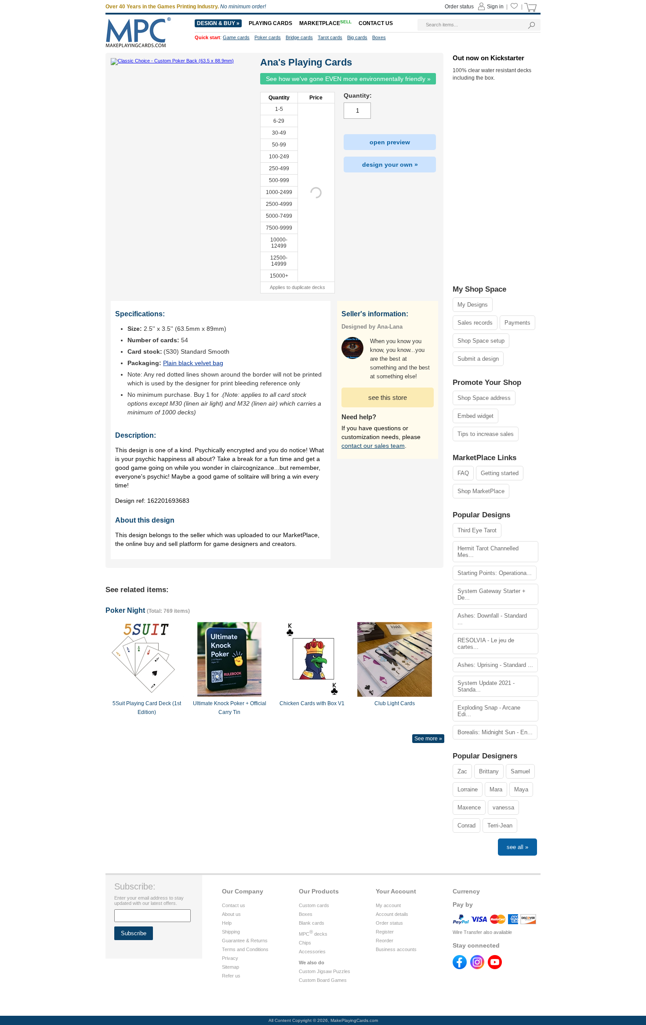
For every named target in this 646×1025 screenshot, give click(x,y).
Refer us (231, 975)
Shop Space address (484, 398)
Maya (521, 789)
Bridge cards (299, 37)
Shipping (231, 931)
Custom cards (314, 905)
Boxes (305, 914)
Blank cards (311, 923)
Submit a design (478, 358)
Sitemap (230, 967)
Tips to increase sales (485, 434)
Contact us (233, 905)
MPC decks (313, 934)
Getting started (500, 473)
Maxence (469, 807)
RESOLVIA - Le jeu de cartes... (485, 643)
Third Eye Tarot (477, 530)
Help (227, 923)
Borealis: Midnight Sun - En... (495, 732)
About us (231, 914)
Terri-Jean (499, 825)
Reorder (384, 940)
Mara (496, 789)
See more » (428, 739)
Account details (392, 914)
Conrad (466, 825)
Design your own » (390, 164)
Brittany (489, 771)
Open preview (390, 142)
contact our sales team (373, 445)
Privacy (230, 958)
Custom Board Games (323, 980)
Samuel (520, 771)
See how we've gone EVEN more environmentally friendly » (348, 78)
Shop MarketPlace (480, 491)
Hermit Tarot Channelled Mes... (488, 551)
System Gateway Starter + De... (491, 594)
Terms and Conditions (245, 949)
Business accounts (396, 949)
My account (388, 905)
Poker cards (267, 37)
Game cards (236, 37)
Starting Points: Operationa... (494, 573)
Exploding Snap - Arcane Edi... (488, 711)
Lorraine (467, 789)
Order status (389, 923)
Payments (517, 322)
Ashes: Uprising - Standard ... (495, 665)
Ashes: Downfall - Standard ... (492, 619)
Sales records (475, 322)
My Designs (472, 304)
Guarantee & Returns (245, 940)
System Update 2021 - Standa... (486, 686)
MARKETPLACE (325, 23)
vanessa (503, 807)
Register (385, 931)
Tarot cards (330, 37)
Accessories (312, 951)
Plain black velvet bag (193, 362)
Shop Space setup (480, 340)
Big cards (357, 37)
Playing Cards (270, 23)
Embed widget (475, 416)
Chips (305, 942)
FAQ (463, 473)
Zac (462, 771)
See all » (517, 847)
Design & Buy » (218, 23)
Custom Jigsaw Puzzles (324, 971)
